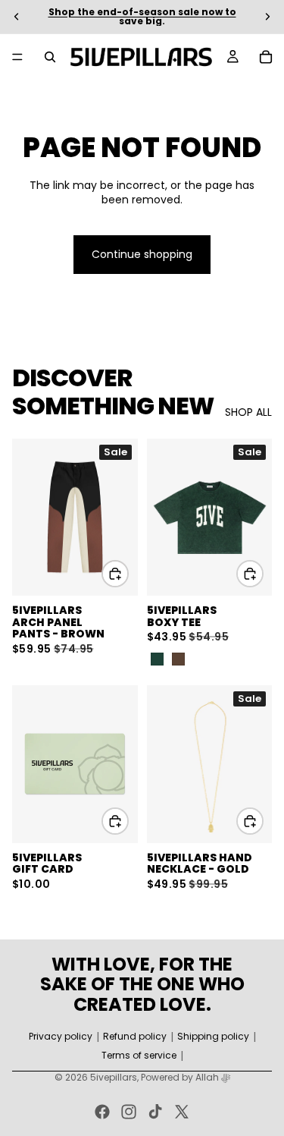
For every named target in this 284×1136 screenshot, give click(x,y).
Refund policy (135, 1037)
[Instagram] (129, 1112)
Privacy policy (60, 1037)
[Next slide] (267, 16)
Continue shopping (142, 254)
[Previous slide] (16, 16)
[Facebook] (102, 1112)
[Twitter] (182, 1112)
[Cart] (265, 57)
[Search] (50, 57)
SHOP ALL (248, 412)
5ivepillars (113, 1077)
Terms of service (138, 1055)
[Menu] (17, 56)
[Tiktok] (155, 1112)
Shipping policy (213, 1037)
